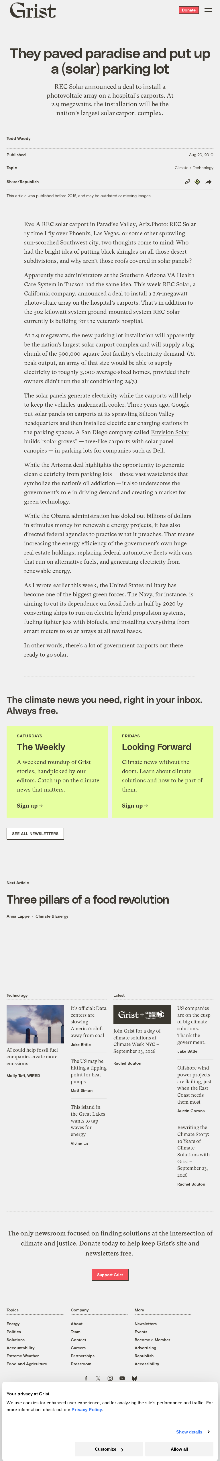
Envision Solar (169, 432)
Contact (78, 1339)
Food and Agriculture (27, 1363)
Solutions (16, 1339)
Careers (78, 1347)
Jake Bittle (81, 1044)
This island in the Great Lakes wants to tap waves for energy (88, 1120)
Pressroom (81, 1363)
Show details (189, 1431)
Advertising (145, 1347)
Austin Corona (191, 1110)
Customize (105, 1449)
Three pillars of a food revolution (88, 899)
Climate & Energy (52, 916)
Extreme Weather (23, 1355)
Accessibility (147, 1363)
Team (75, 1331)
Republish (144, 1355)
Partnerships (83, 1355)
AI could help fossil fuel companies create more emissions (32, 1056)
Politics (14, 1331)
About (76, 1323)
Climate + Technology (194, 167)
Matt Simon (82, 1090)
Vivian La (79, 1143)
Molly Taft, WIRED (23, 1075)
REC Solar (176, 284)
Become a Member (152, 1339)
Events (141, 1331)
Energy (13, 1323)
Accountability (21, 1347)
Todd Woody (19, 138)
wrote (44, 585)
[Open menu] (208, 10)
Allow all (179, 1449)
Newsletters (146, 1323)
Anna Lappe (18, 916)
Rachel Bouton (127, 1063)
